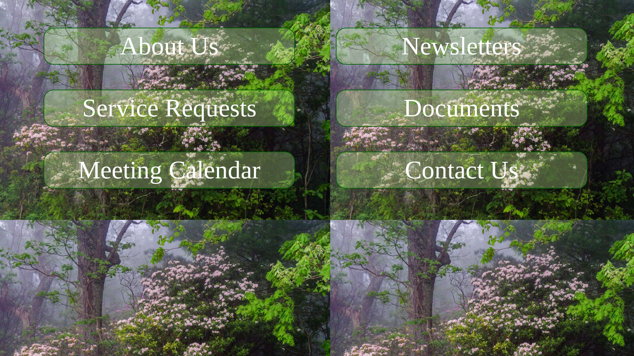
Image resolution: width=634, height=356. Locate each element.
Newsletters (461, 46)
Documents (462, 108)
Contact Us (461, 170)
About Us (169, 46)
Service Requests (169, 108)
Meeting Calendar (169, 170)
